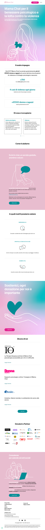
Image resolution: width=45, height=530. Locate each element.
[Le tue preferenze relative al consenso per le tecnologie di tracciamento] (2, 528)
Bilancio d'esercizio (8, 508)
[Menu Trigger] (41, 2)
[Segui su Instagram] (25, 520)
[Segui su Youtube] (22, 520)
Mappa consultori (26, 504)
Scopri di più (14, 495)
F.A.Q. (6, 505)
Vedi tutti (22, 411)
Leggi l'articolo (8, 362)
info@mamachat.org (13, 194)
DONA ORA (35, 2)
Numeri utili (25, 503)
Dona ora (9, 329)
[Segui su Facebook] (19, 520)
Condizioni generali (8, 504)
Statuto (6, 507)
